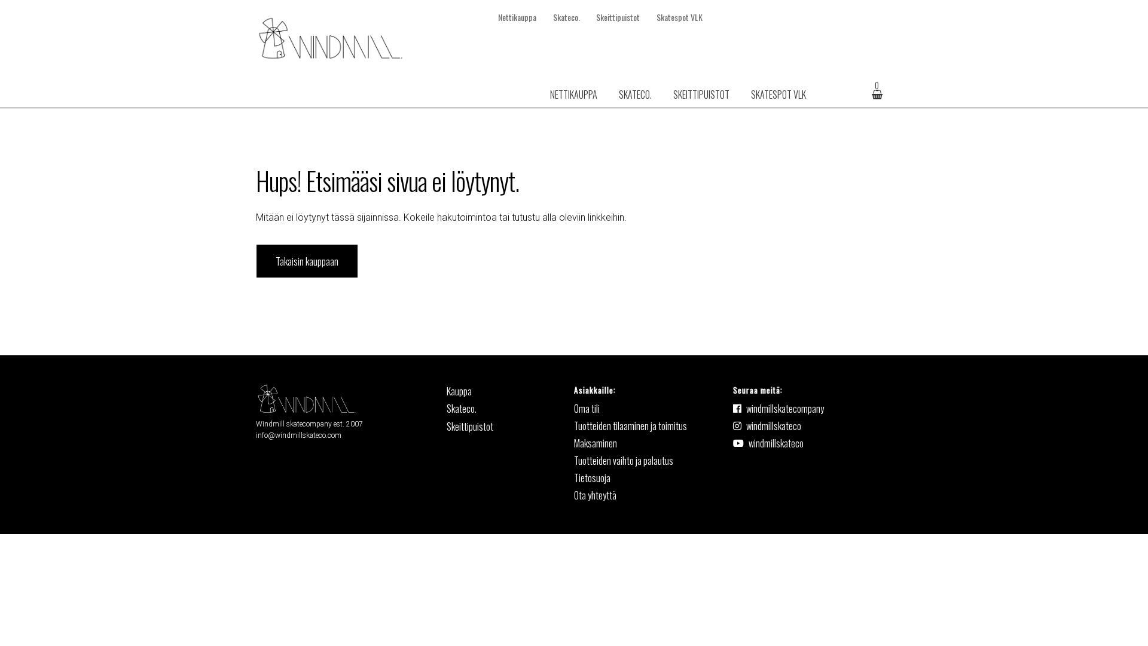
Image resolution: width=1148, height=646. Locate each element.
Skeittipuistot (618, 17)
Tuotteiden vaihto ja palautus (623, 460)
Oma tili (587, 408)
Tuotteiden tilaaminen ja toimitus (630, 426)
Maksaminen (595, 443)
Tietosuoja (592, 478)
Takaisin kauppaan (307, 261)
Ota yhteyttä (595, 495)
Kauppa (459, 391)
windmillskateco (773, 426)
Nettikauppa (517, 17)
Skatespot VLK (680, 17)
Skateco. (566, 17)
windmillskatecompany (785, 408)
